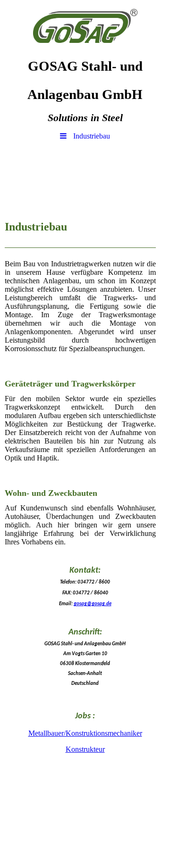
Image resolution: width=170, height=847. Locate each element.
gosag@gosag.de (92, 604)
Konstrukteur (85, 749)
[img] (85, 26)
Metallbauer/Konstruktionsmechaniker (85, 733)
